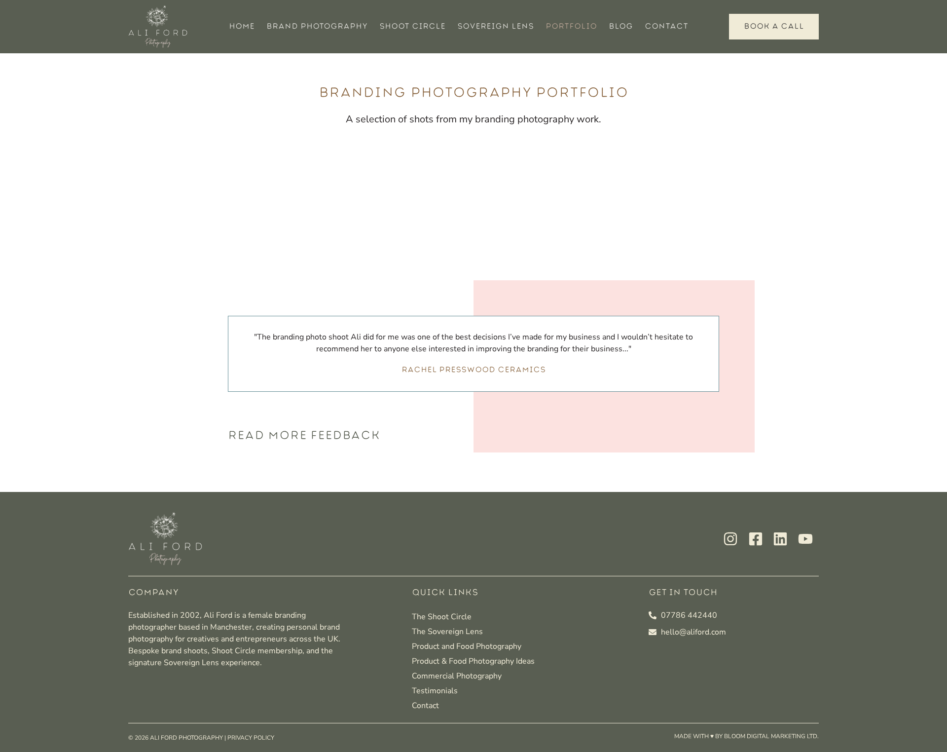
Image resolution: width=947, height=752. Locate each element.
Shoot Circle (412, 26)
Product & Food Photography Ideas (473, 661)
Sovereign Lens (495, 26)
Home (242, 26)
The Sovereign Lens (447, 631)
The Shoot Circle (442, 616)
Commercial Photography (457, 676)
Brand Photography (316, 26)
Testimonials (435, 690)
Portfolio (571, 26)
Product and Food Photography (466, 646)
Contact (666, 26)
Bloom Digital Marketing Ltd (770, 736)
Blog (621, 26)
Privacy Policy (250, 738)
